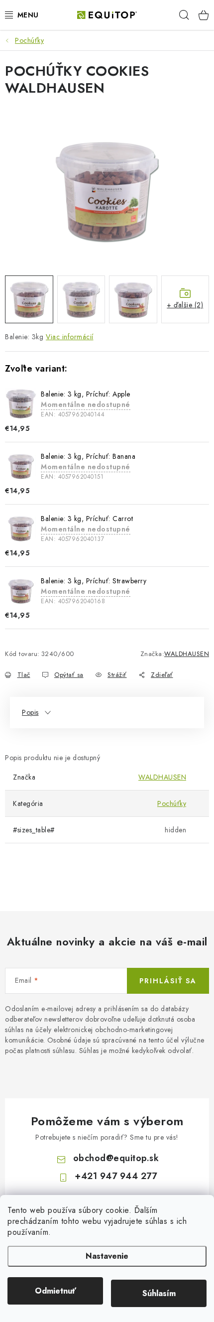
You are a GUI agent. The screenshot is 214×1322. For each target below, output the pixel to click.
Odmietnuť (55, 1291)
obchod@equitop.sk (116, 1158)
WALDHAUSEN (186, 654)
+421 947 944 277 (116, 1176)
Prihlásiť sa (168, 981)
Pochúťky (171, 803)
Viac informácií (70, 337)
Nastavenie (107, 1256)
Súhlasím (159, 1293)
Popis (30, 712)
